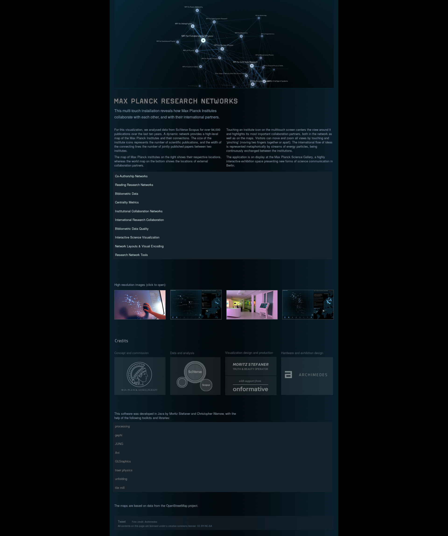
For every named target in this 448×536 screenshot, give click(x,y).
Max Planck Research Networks (224, 98)
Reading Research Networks (134, 184)
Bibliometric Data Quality (132, 228)
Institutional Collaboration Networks (139, 211)
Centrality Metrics (127, 202)
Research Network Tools (131, 254)
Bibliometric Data (126, 193)
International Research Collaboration (139, 219)
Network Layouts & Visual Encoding (139, 246)
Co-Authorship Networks (131, 176)
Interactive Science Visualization (137, 237)
